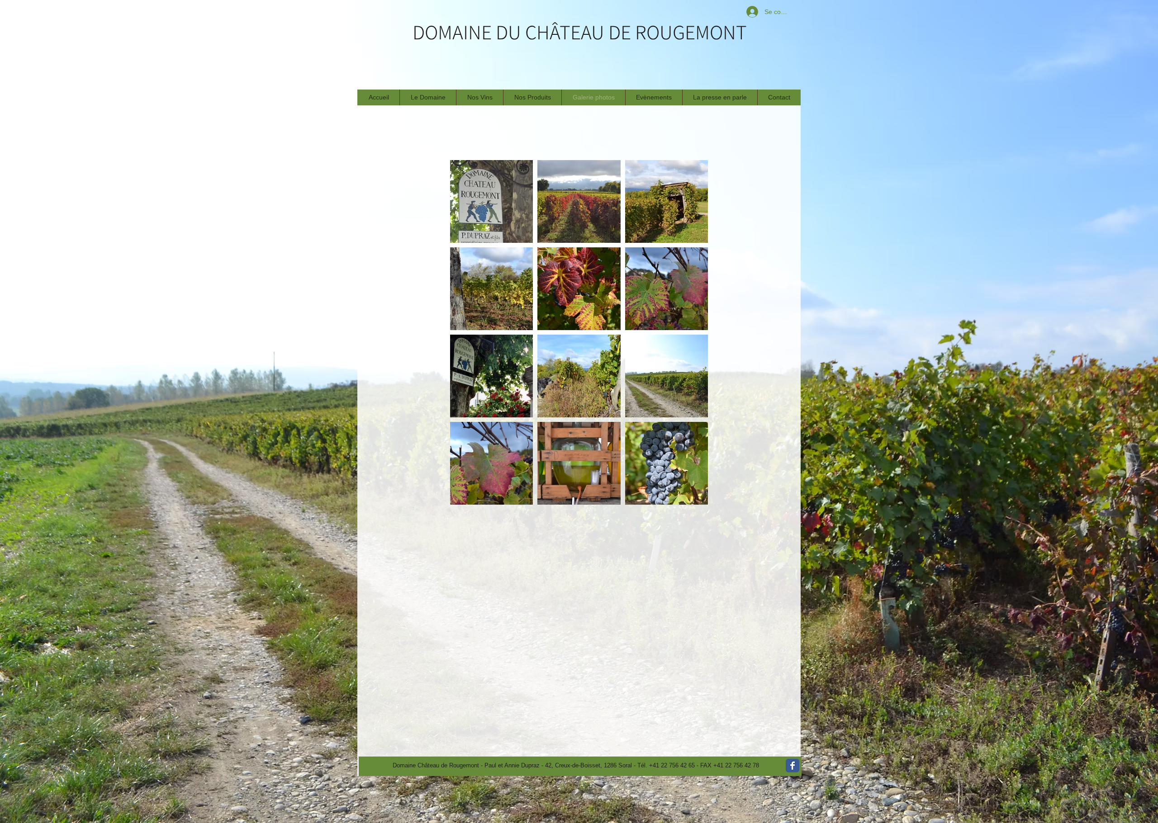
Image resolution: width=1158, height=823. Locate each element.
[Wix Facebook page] (792, 765)
